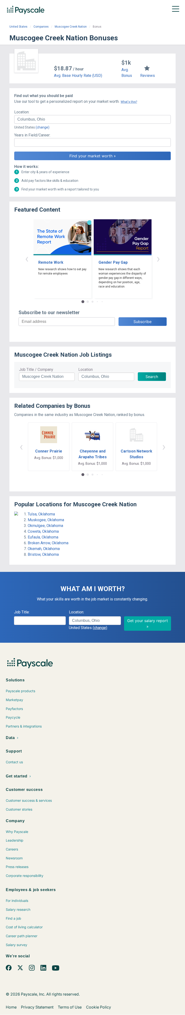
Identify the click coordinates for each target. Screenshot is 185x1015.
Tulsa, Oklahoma (41, 514)
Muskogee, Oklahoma (46, 520)
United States (18, 26)
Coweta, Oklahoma (43, 531)
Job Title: (22, 612)
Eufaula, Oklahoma (43, 537)
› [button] (158, 258)
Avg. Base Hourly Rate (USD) (78, 75)
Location (85, 369)
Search (151, 376)
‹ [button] (26, 258)
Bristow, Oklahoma (43, 554)
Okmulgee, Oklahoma (45, 525)
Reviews (147, 75)
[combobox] (92, 119)
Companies (41, 26)
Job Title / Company (36, 369)
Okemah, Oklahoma (44, 548)
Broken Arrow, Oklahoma (48, 543)
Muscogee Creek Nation (71, 26)
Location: (21, 112)
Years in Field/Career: (32, 135)
